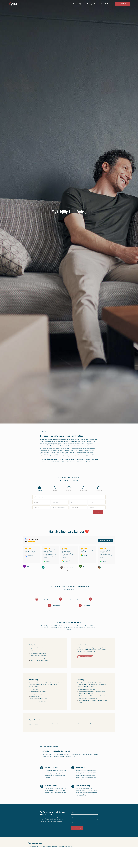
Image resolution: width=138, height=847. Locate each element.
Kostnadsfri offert (122, 4)
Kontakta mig (76, 828)
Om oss (75, 4)
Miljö (101, 4)
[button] (39, 488)
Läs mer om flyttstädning (85, 656)
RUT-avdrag (108, 4)
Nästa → (98, 512)
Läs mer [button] (45, 557)
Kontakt (96, 4)
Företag (89, 4)
